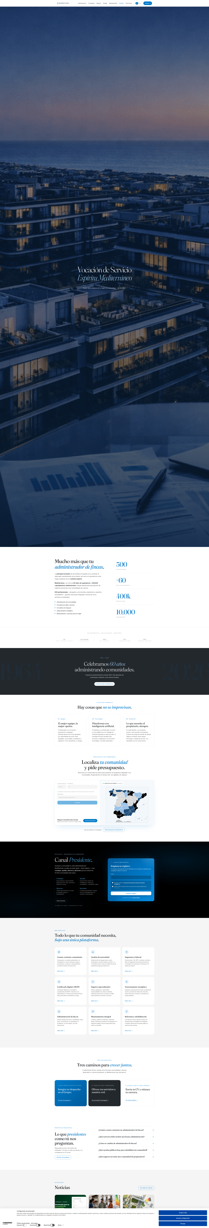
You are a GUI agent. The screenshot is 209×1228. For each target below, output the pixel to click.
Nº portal (70, 783)
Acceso (147, 3)
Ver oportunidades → (131, 1100)
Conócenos (128, 3)
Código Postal (62, 783)
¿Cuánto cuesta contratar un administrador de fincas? (121, 1130)
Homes (121, 3)
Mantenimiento (113, 3)
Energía (105, 3)
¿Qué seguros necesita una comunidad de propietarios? (121, 1157)
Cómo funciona (61, 900)
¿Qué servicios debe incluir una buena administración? (121, 1137)
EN (140, 3)
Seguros (98, 3)
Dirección (60, 794)
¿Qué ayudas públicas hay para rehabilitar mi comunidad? (122, 1150)
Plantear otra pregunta (63, 1157)
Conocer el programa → (64, 1100)
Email (112, 874)
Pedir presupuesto (90, 820)
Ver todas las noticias (146, 1188)
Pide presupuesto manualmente (114, 829)
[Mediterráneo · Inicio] (63, 3)
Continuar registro (131, 893)
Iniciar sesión (136, 897)
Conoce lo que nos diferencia (104, 684)
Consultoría (91, 3)
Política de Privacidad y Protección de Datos (134, 882)
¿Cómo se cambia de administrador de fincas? (117, 1143)
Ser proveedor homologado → (100, 1100)
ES (136, 3)
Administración (82, 3)
